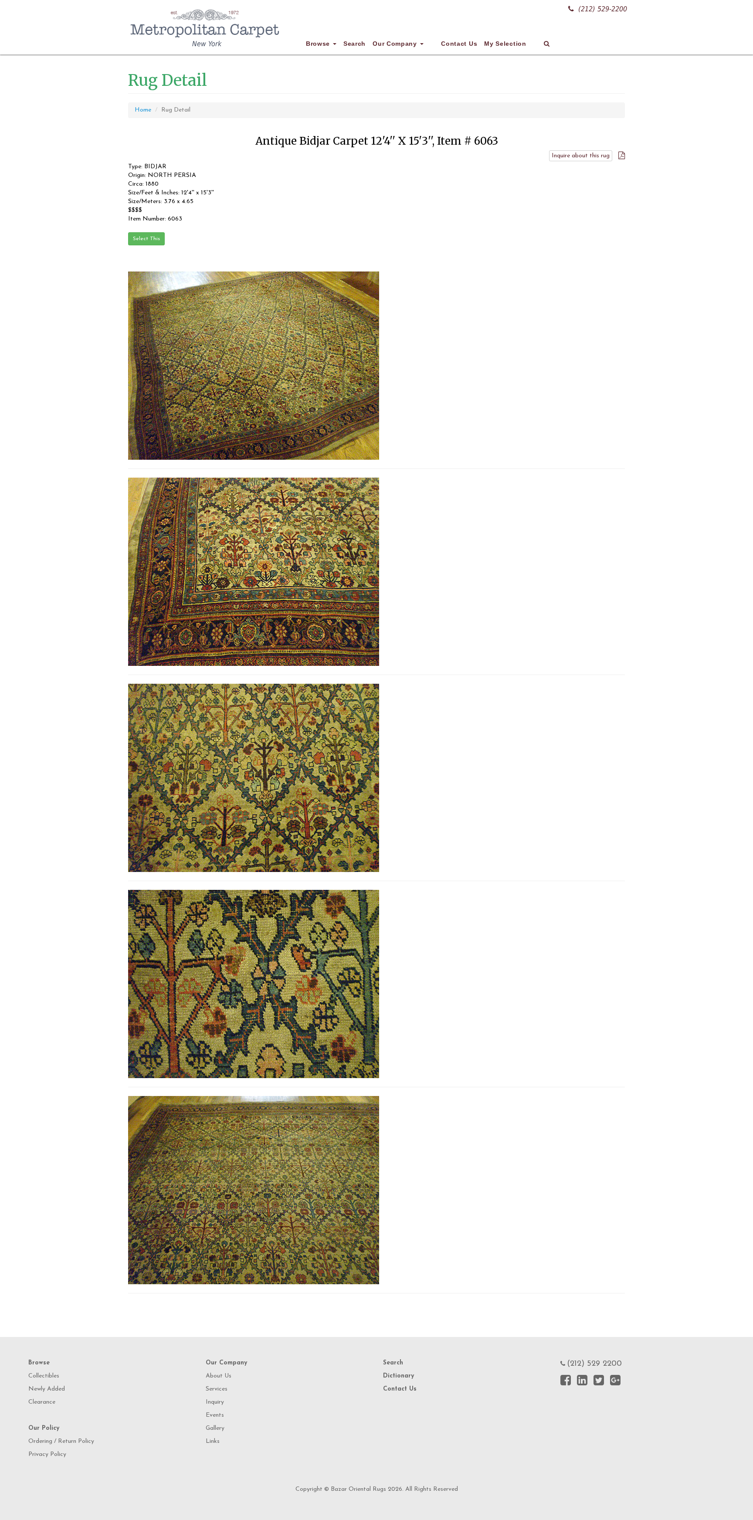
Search (354, 43)
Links (213, 1441)
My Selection (505, 43)
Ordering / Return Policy (61, 1441)
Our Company (396, 43)
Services (216, 1389)
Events (215, 1415)
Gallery (215, 1428)
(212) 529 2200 (594, 1364)
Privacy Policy (47, 1454)
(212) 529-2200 (602, 9)
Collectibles (43, 1376)
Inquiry (215, 1402)
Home (143, 110)
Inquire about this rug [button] (581, 156)
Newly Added (46, 1389)
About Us (218, 1376)
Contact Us (459, 43)
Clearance (41, 1402)
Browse (319, 43)
